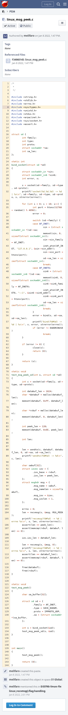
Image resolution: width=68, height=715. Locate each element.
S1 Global (56, 679)
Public (27, 26)
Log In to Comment (21, 705)
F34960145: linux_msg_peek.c (29, 59)
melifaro (29, 35)
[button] (65, 4)
